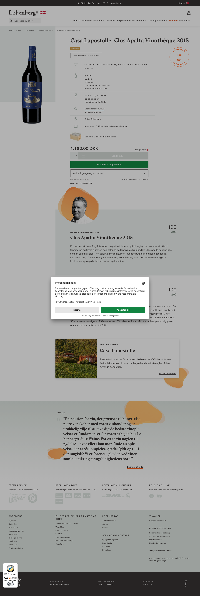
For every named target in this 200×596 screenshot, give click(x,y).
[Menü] (16, 565)
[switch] (10, 584)
